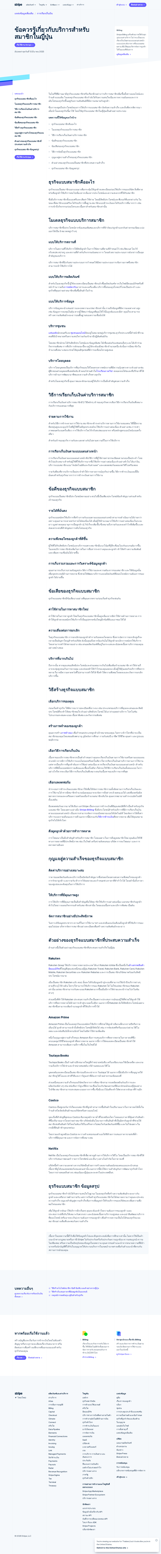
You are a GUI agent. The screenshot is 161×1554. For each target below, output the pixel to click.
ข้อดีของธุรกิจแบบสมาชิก (26, 117)
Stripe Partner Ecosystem (94, 1494)
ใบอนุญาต (120, 1422)
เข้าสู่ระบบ (120, 4)
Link (50, 1450)
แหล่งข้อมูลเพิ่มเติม (24, 13)
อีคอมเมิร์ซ (87, 1411)
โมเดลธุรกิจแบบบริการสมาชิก (28, 104)
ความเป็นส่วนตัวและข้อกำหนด (129, 1415)
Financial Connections (58, 1436)
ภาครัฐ (85, 1474)
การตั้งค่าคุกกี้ (122, 1429)
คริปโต (51, 1425)
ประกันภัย (87, 1460)
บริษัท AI (86, 1443)
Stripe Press (121, 1453)
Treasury (52, 1485)
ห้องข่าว (119, 1450)
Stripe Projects (89, 1526)
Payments (53, 1461)
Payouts (52, 1464)
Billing (51, 1408)
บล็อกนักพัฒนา (89, 1529)
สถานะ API (87, 1515)
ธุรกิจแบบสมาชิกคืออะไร (26, 98)
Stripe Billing (87, 809)
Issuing (52, 1447)
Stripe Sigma (54, 1475)
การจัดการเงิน (88, 1433)
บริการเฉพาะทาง (90, 1471)
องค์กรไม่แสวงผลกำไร (92, 1467)
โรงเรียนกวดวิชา (104, 371)
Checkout (53, 1415)
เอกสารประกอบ (89, 1508)
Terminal (52, 1482)
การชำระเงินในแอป (91, 1425)
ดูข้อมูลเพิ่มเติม (123, 54)
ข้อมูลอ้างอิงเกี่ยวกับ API (92, 1511)
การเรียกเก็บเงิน (45, 13)
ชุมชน (119, 1408)
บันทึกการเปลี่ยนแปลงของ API (95, 1519)
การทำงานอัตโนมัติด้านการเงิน (95, 1418)
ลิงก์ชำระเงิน (54, 1457)
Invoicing (52, 1443)
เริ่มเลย (20, 1357)
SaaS (85, 1440)
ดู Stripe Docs (123, 1354)
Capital (52, 1411)
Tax (50, 1478)
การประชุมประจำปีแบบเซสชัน (129, 1411)
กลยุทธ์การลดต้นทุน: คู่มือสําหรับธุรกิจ (67, 1295)
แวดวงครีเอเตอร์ (89, 1447)
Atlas (51, 1401)
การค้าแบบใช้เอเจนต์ (91, 1404)
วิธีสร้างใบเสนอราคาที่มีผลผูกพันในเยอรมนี (69, 1291)
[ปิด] (156, 1541)
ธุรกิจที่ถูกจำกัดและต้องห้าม (128, 1418)
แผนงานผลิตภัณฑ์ (124, 1443)
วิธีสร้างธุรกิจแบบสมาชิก (25, 127)
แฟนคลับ (53, 332)
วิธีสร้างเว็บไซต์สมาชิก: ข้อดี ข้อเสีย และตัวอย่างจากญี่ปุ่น (75, 1288)
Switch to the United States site (111, 1547)
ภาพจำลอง (67, 732)
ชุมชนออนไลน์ (78, 332)
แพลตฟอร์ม (87, 1436)
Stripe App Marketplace (93, 1491)
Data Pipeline (54, 1429)
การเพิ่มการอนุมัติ (56, 1404)
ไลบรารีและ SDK (90, 1522)
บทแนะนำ (19, 93)
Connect (52, 1422)
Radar (51, 1468)
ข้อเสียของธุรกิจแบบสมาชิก (27, 122)
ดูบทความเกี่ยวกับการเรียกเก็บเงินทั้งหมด (29, 1295)
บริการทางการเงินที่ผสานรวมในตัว (97, 1415)
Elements (53, 1433)
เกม (84, 1450)
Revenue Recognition (58, 1471)
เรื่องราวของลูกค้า (123, 1401)
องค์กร (85, 1397)
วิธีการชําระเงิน (105, 816)
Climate (52, 1418)
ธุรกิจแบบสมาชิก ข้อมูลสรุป (27, 149)
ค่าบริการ (80, 4)
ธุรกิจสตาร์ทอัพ (89, 1401)
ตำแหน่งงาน (121, 1446)
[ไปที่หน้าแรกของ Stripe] (17, 1393)
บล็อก (118, 1404)
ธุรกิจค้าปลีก (88, 1478)
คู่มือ (118, 1397)
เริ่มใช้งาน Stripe (24, 45)
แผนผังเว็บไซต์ (122, 1425)
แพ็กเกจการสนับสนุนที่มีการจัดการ (130, 1470)
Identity (52, 1440)
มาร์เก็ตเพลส (88, 1429)
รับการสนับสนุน (122, 1467)
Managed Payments (57, 1454)
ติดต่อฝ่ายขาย (137, 4)
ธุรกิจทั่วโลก (88, 1422)
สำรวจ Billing (88, 1357)
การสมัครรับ (70, 286)
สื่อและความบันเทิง (90, 1464)
